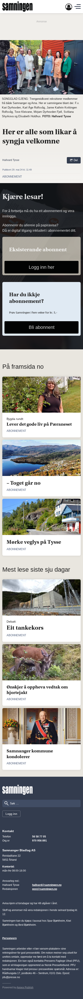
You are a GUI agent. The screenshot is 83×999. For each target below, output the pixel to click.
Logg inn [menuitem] (11, 813)
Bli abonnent (41, 327)
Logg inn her (41, 267)
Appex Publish (25, 987)
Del (75, 160)
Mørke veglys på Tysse (34, 542)
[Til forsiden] (17, 790)
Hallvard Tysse (10, 160)
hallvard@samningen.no (47, 884)
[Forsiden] (17, 6)
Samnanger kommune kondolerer (30, 753)
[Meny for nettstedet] (77, 6)
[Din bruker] (68, 6)
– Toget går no (24, 483)
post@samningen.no (44, 889)
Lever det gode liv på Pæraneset (39, 424)
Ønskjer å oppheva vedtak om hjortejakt (37, 689)
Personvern (9, 938)
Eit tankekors (25, 627)
